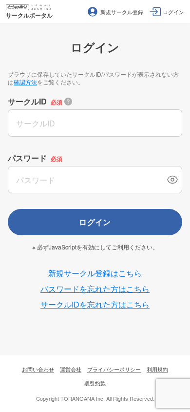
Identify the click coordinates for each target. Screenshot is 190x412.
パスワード (27, 158)
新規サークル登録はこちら (95, 273)
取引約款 (95, 383)
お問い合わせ (38, 369)
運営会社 (70, 369)
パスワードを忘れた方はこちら (95, 288)
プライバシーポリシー (114, 369)
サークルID (27, 101)
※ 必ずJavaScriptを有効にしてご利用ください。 (95, 247)
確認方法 (25, 82)
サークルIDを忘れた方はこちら (95, 304)
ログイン (95, 221)
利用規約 (157, 369)
